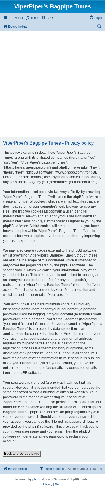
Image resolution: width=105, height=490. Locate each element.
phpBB (37, 479)
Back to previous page (21, 454)
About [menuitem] (19, 18)
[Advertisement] (52, 83)
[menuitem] (32, 17)
